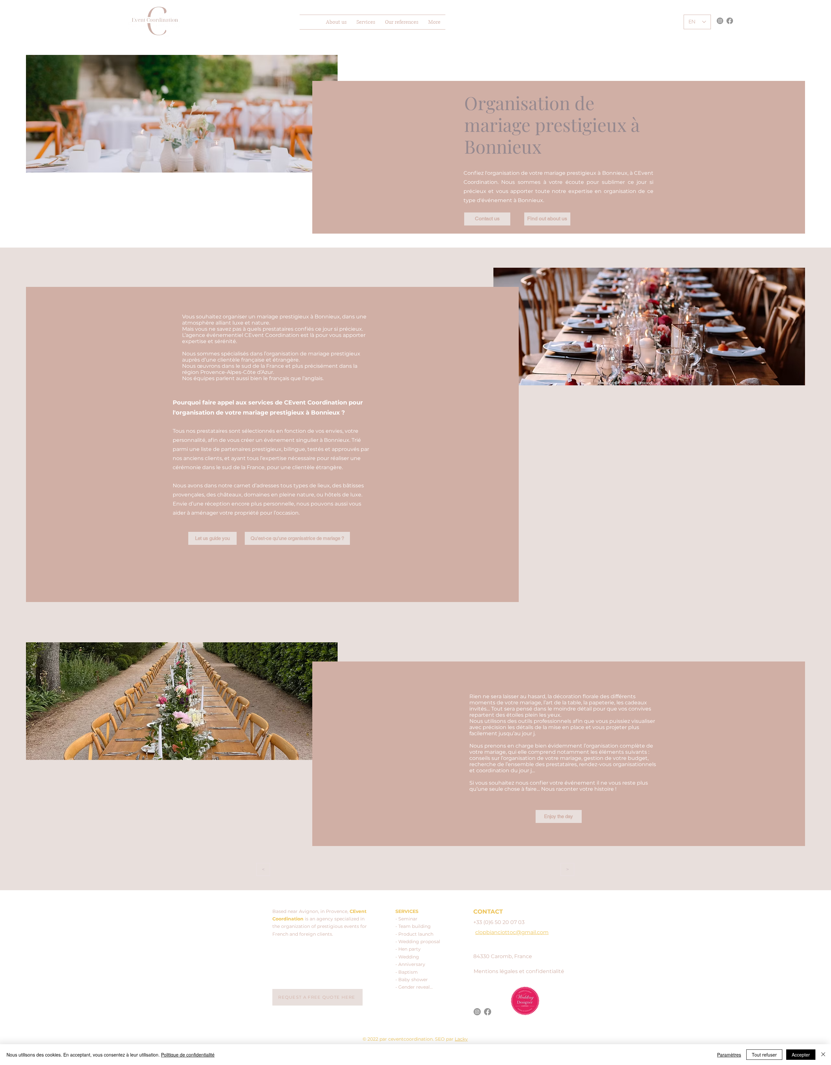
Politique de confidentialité (188, 1054)
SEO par (445, 1039)
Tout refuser (764, 1054)
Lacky (461, 1039)
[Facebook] (729, 21)
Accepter (801, 1054)
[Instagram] (720, 21)
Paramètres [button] (729, 1054)
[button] (366, 22)
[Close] (823, 1054)
